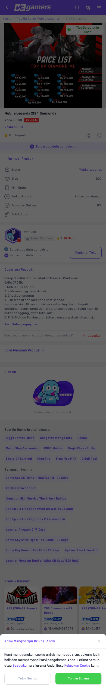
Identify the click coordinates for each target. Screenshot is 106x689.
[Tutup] (99, 641)
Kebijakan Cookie (77, 665)
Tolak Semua (27, 678)
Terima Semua (78, 678)
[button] (53, 344)
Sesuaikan (21, 665)
